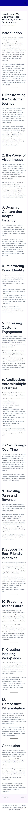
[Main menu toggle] (25, 3)
